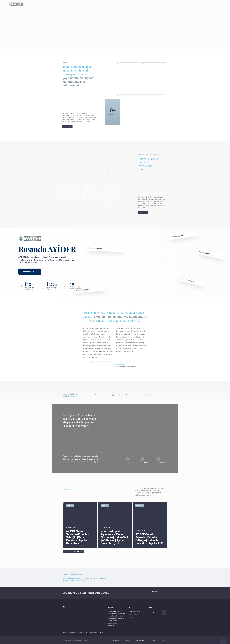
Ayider (64, 632)
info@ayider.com (216, 3)
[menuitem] (31, 4)
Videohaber (70, 505)
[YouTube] (180, 4)
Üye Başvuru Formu (134, 611)
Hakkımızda (30, 4)
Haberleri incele (28, 272)
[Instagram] (176, 4)
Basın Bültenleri (133, 614)
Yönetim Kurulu (72, 632)
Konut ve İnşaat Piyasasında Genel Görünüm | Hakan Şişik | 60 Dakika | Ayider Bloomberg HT (115, 537)
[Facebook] (169, 4)
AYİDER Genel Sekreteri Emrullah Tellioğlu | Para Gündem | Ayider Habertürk (77, 537)
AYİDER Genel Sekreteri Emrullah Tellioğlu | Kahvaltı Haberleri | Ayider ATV (149, 539)
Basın (38, 4)
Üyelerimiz (53, 4)
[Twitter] (173, 4)
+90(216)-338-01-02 (198, 3)
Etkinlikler (45, 4)
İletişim (61, 4)
